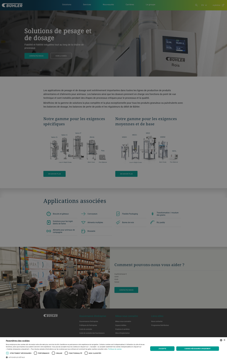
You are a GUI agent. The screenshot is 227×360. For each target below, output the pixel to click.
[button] (75, 357)
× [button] (224, 340)
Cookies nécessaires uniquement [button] (198, 348)
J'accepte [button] (162, 348)
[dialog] (113, 348)
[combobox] (221, 340)
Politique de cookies (115, 349)
